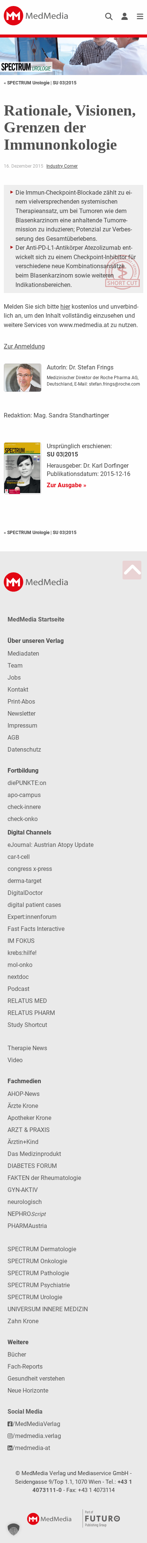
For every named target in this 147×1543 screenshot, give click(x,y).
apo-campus (24, 795)
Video (15, 1060)
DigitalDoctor (25, 892)
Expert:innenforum (32, 916)
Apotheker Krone (29, 1117)
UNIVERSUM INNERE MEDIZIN (48, 1309)
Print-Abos (21, 701)
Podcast (18, 988)
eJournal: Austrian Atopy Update (50, 844)
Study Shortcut (27, 1024)
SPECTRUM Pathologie (38, 1273)
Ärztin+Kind (23, 1141)
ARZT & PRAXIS (29, 1129)
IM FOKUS (21, 940)
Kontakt (18, 689)
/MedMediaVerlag (36, 1423)
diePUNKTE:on (27, 783)
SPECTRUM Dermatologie (42, 1249)
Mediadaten (23, 653)
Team (15, 665)
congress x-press (30, 868)
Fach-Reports (25, 1366)
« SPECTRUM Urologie (27, 83)
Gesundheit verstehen (36, 1378)
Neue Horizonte (28, 1390)
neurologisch (25, 1201)
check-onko (23, 819)
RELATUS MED (27, 1000)
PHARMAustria (27, 1225)
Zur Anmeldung (24, 346)
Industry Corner (62, 166)
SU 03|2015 (65, 83)
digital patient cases (34, 904)
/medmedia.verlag (36, 1435)
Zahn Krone (23, 1321)
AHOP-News (24, 1093)
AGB (13, 737)
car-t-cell (19, 856)
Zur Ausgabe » (66, 485)
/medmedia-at (31, 1447)
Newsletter (21, 713)
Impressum (22, 725)
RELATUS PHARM (31, 1012)
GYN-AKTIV (23, 1189)
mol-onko (20, 964)
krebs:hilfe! (22, 952)
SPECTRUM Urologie (35, 1297)
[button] (13, 1529)
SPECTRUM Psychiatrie (39, 1285)
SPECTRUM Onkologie (37, 1261)
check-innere (24, 807)
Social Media (25, 1411)
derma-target (24, 880)
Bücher (17, 1354)
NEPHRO (27, 1213)
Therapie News (27, 1048)
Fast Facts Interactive (36, 928)
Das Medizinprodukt (34, 1153)
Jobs (14, 677)
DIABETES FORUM (32, 1165)
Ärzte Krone (23, 1105)
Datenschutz (24, 749)
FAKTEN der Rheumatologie (44, 1177)
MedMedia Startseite (36, 619)
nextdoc (18, 976)
